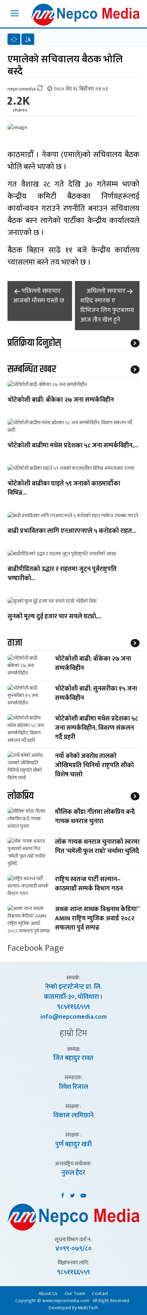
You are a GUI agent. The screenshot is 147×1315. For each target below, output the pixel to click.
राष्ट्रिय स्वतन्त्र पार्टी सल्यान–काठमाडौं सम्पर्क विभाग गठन (89, 884)
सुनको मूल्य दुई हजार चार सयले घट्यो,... (54, 617)
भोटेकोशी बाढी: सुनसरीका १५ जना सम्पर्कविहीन (96, 693)
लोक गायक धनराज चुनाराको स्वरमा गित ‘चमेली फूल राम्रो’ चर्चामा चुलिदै (97, 847)
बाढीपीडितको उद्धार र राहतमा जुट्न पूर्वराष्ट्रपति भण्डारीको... (62, 574)
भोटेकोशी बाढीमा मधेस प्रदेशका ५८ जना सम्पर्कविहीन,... (72, 446)
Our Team (75, 1293)
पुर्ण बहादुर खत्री (73, 1144)
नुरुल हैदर (73, 1173)
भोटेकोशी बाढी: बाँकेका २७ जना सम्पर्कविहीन (60, 400)
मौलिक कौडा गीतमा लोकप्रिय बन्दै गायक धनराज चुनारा (95, 817)
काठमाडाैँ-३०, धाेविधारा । (73, 997)
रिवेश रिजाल (73, 1087)
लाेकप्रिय (20, 796)
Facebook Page (35, 948)
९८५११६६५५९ (73, 1007)
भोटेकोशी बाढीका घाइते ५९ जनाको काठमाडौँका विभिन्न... (63, 488)
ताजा (14, 642)
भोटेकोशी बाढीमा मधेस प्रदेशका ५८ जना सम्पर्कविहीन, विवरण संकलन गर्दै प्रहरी (96, 728)
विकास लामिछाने (73, 1116)
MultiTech (88, 1308)
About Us (48, 1293)
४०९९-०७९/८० (73, 1249)
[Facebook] (62, 1194)
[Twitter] (72, 1194)
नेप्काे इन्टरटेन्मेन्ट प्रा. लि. (73, 987)
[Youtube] (83, 1194)
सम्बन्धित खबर (31, 369)
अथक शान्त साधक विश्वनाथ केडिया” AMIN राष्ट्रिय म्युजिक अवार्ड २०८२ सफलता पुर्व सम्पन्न (97, 918)
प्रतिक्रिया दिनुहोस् (34, 343)
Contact (100, 1293)
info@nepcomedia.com (73, 1017)
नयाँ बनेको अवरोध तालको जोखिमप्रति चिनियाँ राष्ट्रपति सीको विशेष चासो (94, 765)
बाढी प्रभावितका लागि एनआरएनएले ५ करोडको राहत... (71, 531)
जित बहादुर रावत (73, 1058)
